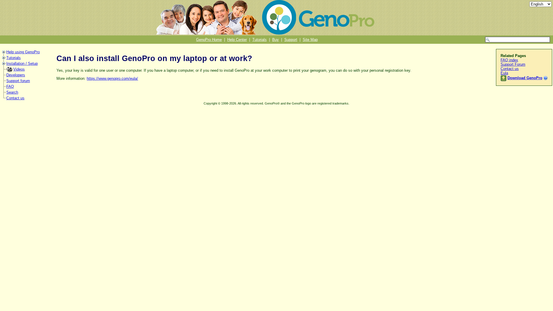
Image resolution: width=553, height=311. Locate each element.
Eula (504, 73)
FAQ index (509, 60)
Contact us (15, 98)
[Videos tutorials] (9, 71)
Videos (19, 69)
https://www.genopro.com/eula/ (112, 78)
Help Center (237, 39)
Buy (275, 39)
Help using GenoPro (23, 52)
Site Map (310, 39)
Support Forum (513, 64)
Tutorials (259, 39)
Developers (15, 75)
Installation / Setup (22, 63)
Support (290, 39)
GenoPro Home (209, 39)
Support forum (18, 81)
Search (12, 92)
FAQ (10, 86)
